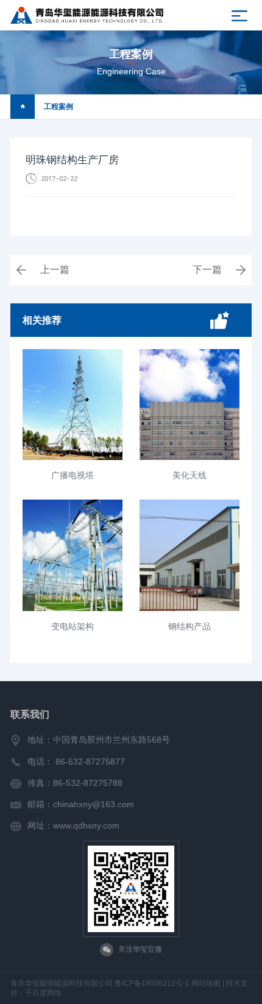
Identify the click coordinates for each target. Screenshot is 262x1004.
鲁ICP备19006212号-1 (152, 983)
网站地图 (206, 983)
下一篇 (207, 269)
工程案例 (58, 106)
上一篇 (54, 269)
